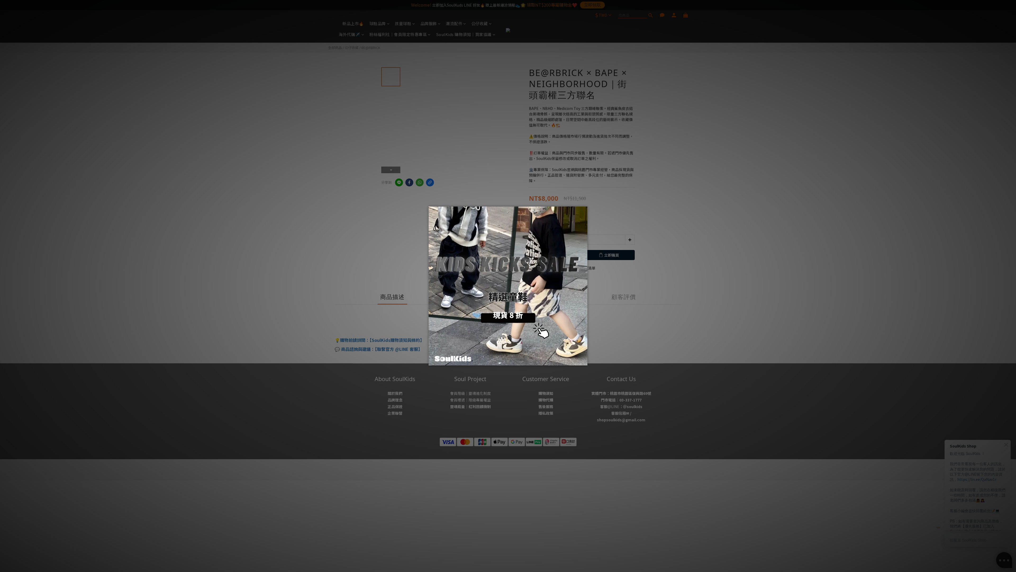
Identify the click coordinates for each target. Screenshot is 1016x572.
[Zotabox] (583, 360)
